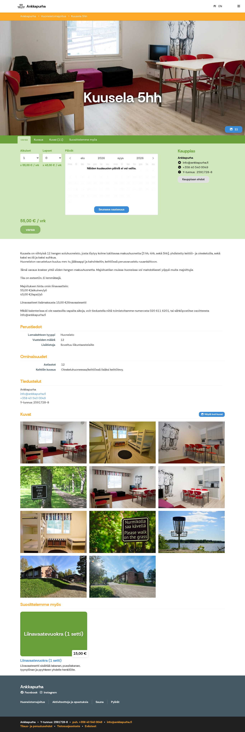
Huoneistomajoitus (53, 16)
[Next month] (153, 158)
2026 (101, 158)
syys (120, 158)
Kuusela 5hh (79, 16)
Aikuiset (25, 150)
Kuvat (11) (56, 140)
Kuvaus (38, 140)
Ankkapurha (28, 16)
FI (215, 6)
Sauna (100, 702)
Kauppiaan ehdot (193, 179)
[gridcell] (70, 171)
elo (83, 158)
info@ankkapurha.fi (33, 394)
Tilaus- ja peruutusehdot (36, 726)
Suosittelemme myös (83, 140)
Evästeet (90, 726)
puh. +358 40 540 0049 (87, 722)
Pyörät (115, 702)
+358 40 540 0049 (33, 398)
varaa (24, 140)
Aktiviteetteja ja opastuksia (70, 702)
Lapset (47, 150)
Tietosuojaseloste (68, 726)
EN (220, 6)
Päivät (69, 150)
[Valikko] (238, 6)
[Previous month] (70, 158)
